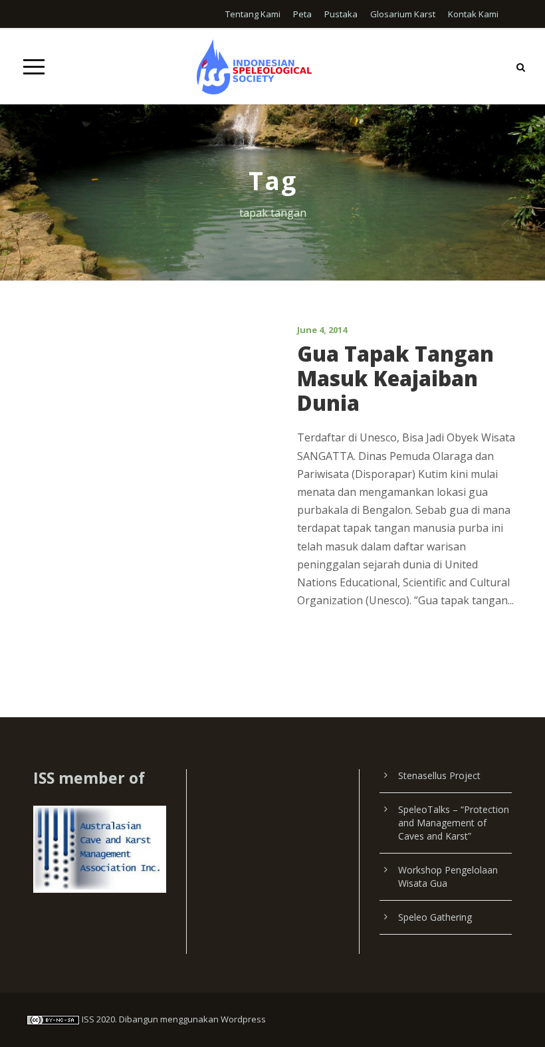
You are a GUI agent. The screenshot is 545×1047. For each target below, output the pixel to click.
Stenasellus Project (439, 775)
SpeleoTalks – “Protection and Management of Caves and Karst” (453, 822)
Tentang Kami (252, 14)
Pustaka (341, 14)
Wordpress (243, 1019)
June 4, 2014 (322, 330)
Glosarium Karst (402, 14)
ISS (88, 1019)
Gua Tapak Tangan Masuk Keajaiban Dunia (395, 378)
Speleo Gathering (435, 917)
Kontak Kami (473, 14)
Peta (302, 14)
